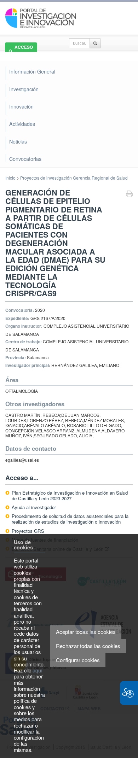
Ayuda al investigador (34, 507)
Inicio (10, 178)
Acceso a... (22, 477)
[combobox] (79, 43)
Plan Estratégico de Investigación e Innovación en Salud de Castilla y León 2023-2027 (70, 495)
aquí (37, 670)
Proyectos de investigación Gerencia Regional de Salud (74, 178)
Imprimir (129, 195)
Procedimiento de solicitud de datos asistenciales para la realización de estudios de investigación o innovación (70, 519)
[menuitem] (68, 141)
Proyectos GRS (28, 530)
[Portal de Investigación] (40, 17)
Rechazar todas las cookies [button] (88, 645)
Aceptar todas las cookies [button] (86, 631)
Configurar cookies (78, 660)
